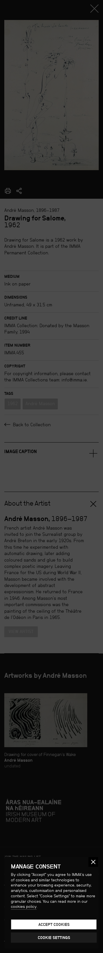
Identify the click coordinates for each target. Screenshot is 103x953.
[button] (93, 862)
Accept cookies (54, 924)
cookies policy (24, 906)
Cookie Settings (54, 937)
